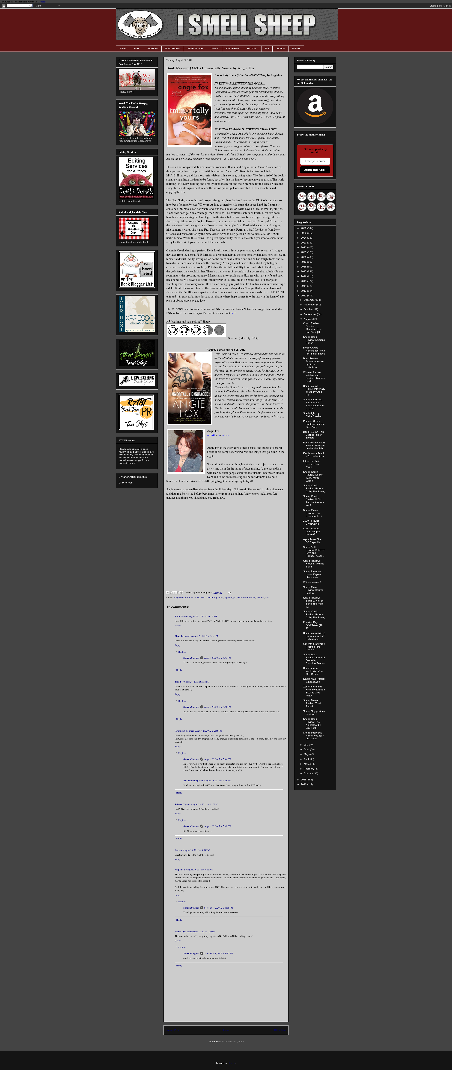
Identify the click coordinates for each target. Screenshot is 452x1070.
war (267, 597)
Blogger (231, 1063)
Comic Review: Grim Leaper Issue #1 (311, 531)
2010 (304, 784)
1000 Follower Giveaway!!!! (311, 522)
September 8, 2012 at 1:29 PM (201, 931)
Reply (178, 625)
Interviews (152, 48)
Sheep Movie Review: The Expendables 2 (312, 513)
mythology (229, 597)
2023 (304, 242)
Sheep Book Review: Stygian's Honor (314, 339)
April (307, 759)
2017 (304, 271)
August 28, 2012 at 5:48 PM (217, 706)
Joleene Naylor (182, 804)
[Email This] (168, 592)
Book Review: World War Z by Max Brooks (313, 671)
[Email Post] (229, 592)
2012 (304, 295)
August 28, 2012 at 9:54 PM (196, 850)
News (136, 48)
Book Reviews (172, 48)
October (309, 309)
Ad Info (280, 48)
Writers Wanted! (312, 582)
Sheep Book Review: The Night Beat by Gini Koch (312, 723)
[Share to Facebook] (178, 592)
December (310, 299)
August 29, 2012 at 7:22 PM (199, 869)
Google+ (42, 1)
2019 (304, 261)
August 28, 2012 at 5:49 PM (217, 826)
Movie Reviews (195, 48)
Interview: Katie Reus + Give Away (311, 464)
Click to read (126, 482)
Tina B (178, 681)
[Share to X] (174, 592)
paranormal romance (245, 597)
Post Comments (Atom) (233, 1041)
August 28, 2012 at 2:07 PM (204, 636)
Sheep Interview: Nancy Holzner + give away (313, 735)
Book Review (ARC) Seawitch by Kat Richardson (314, 636)
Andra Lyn (180, 931)
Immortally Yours (215, 597)
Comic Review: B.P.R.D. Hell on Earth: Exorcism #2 (313, 602)
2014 (304, 285)
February (309, 768)
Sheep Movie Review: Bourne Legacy (313, 590)
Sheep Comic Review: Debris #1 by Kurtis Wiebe (313, 476)
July (306, 744)
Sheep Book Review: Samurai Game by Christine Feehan (314, 659)
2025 (304, 233)
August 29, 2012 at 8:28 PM (217, 780)
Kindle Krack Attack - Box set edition (314, 455)
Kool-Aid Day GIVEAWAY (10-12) (313, 625)
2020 (304, 257)
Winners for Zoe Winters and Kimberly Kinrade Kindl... (314, 376)
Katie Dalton (181, 616)
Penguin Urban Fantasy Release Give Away (314, 424)
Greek (203, 597)
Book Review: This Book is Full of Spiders (313, 434)
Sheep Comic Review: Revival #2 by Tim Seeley (314, 488)
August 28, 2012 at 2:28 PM (196, 681)
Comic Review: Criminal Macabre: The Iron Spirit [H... (312, 327)
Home (123, 48)
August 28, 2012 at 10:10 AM (203, 616)
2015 (304, 281)
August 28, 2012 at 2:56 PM (208, 730)
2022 (304, 247)
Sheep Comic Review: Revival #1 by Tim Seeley (314, 614)
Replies (182, 651)
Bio (267, 48)
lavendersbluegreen (184, 730)
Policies (296, 48)
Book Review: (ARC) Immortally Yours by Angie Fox (314, 390)
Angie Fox (179, 597)
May (306, 754)
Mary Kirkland (182, 636)
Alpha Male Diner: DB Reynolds (313, 541)
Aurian (178, 850)
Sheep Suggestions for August (314, 713)
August (308, 319)
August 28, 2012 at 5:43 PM (217, 657)
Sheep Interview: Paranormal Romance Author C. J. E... (314, 404)
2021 (304, 252)
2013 (304, 290)
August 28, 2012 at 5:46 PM (217, 759)
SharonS (260, 597)
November (310, 304)
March (308, 763)
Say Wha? (252, 48)
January (309, 773)
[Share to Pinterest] (181, 592)
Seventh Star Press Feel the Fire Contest (314, 646)
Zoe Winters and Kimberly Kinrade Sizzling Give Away (314, 691)
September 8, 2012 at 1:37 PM (218, 953)
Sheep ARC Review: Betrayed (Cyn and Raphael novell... (314, 551)
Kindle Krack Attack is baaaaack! (314, 680)
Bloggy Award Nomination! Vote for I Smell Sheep (314, 350)
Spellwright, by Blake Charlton (312, 415)
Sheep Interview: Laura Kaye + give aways (312, 574)
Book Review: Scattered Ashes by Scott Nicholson (313, 363)
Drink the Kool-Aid (315, 170)
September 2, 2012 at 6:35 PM (218, 907)
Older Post (280, 1030)
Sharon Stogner (191, 657)
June (307, 749)
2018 (304, 266)
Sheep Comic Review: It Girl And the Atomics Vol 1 (313, 500)
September (310, 314)
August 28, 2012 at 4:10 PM (204, 804)
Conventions (232, 48)
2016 (304, 276)
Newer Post (172, 1030)
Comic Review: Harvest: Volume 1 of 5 (313, 563)
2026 (304, 228)
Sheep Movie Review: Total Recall (312, 703)
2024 (304, 237)
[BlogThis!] (171, 592)
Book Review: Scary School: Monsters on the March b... (314, 445)
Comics (214, 48)
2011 (304, 779)
